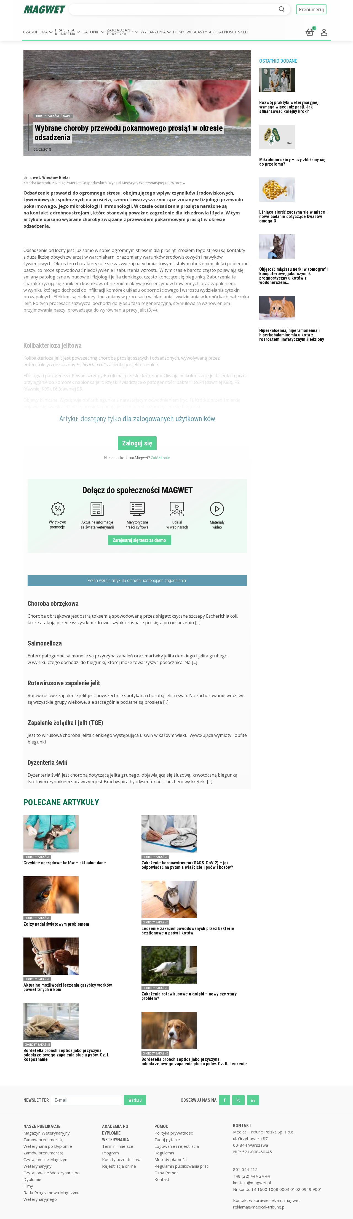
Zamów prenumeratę (43, 1139)
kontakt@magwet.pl (252, 1182)
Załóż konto (160, 457)
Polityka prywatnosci (174, 1133)
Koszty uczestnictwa (121, 1159)
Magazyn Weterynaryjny (46, 1133)
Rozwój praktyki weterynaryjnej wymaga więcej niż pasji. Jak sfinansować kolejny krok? (289, 107)
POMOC (161, 1126)
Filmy (178, 31)
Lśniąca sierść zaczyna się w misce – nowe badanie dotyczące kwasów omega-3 (294, 216)
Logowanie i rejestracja (176, 1146)
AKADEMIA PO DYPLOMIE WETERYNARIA (115, 1133)
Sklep (244, 31)
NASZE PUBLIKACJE (41, 1126)
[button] (38, 32)
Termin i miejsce (117, 1146)
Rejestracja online (119, 1166)
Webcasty (196, 31)
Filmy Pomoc (166, 1172)
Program (110, 1153)
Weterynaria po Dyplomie (47, 1146)
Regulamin (164, 1153)
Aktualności (222, 31)
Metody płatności (170, 1159)
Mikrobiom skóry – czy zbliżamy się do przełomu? (292, 162)
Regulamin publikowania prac (181, 1166)
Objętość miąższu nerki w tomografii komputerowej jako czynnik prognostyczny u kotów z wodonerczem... (293, 276)
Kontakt (161, 1179)
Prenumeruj (311, 9)
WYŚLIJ (135, 1100)
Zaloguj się (137, 443)
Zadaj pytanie (167, 1139)
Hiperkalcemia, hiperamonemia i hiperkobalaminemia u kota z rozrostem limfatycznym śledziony (291, 335)
